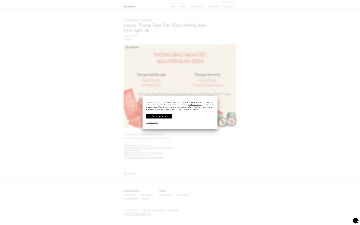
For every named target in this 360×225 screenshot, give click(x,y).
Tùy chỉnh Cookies (152, 123)
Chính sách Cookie (194, 105)
